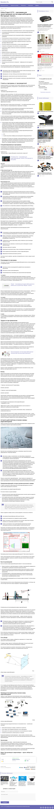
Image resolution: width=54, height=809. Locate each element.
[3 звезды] (2, 767)
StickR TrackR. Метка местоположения (45, 111)
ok (41, 807)
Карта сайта (28, 806)
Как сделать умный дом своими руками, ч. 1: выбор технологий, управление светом (44, 141)
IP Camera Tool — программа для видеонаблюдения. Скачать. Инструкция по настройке (22, 158)
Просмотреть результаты (45, 92)
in (50, 807)
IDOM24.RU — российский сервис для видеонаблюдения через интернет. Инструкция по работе (13, 783)
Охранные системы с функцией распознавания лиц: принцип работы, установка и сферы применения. (45, 157)
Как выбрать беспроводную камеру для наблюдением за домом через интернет (31, 783)
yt (43, 807)
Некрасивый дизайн (43, 87)
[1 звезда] (1, 767)
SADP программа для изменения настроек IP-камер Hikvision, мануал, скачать (4, 783)
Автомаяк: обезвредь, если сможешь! (45, 125)
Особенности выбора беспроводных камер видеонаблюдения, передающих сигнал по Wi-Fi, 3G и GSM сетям (22, 783)
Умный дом (30, 5)
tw (48, 807)
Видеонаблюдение (4, 5)
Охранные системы (14, 5)
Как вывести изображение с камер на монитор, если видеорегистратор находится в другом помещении (45, 25)
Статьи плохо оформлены (44, 82)
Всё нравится (41, 81)
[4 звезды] (3, 767)
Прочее (37, 5)
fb (45, 807)
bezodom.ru (5, 2)
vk (52, 807)
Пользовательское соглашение (21, 806)
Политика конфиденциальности (11, 806)
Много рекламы (42, 86)
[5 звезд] (4, 767)
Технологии (23, 5)
